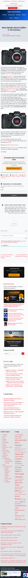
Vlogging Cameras (18, 517)
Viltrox (6, 480)
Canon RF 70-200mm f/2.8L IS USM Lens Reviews (7, 256)
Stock (16, 514)
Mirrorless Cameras (19, 487)
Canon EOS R (17, 452)
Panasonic (5, 455)
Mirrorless (8, 91)
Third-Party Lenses (7, 466)
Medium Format (18, 480)
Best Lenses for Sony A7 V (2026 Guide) (11, 551)
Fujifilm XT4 (10, 76)
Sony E (22, 502)
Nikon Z (18, 491)
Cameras (5, 434)
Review (17, 496)
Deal (22, 465)
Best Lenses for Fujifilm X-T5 (8, 558)
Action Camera (18, 438)
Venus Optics (8, 478)
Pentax (4, 456)
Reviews (18, 14)
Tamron (7, 475)
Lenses (4, 445)
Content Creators (18, 465)
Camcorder (23, 448)
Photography (6, 458)
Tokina (6, 477)
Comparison (18, 463)
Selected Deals (9, 284)
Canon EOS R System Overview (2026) (10, 531)
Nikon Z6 (23, 491)
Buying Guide (11, 14)
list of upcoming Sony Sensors (11, 88)
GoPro (4, 441)
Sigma (6, 474)
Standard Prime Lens (20, 507)
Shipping (24, 499)
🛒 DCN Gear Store (13, 8)
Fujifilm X (14, 176)
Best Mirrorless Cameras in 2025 (9, 540)
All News (4, 14)
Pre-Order (23, 494)
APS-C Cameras (18, 444)
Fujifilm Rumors (14, 3)
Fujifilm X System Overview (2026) (9, 537)
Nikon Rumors (21, 1)
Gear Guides (8, 459)
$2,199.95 (9, 142)
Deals (11, 18)
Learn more (22, 172)
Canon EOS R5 (23, 452)
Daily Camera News (14, 12)
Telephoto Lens (19, 516)
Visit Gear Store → (14, 275)
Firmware (16, 18)
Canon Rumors (6, 1)
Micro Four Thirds (11, 90)
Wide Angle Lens (20, 519)
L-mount (16, 479)
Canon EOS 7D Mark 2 (19, 450)
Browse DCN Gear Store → (14, 168)
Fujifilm (20, 5)
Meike (6, 469)
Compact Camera (18, 460)
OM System (6, 450)
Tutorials (7, 463)
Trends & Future (9, 461)
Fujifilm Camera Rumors (12, 145)
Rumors (24, 14)
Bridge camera (18, 447)
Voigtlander (7, 481)
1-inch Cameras (19, 434)
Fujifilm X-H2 (8, 73)
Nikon (16, 5)
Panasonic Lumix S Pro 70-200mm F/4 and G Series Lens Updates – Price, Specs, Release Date (13, 404)
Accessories (18, 436)
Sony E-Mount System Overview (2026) (11, 535)
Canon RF (19, 454)
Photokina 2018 (18, 494)
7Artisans (7, 467)
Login (25, 230)
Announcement (21, 440)
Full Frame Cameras (19, 475)
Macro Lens (21, 479)
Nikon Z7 (16, 492)
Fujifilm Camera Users (12, 147)
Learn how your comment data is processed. (13, 241)
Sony (12, 5)
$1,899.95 (5, 140)
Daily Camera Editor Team (20, 213)
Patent (20, 492)
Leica (4, 444)
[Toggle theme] (19, 8)
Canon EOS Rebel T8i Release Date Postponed (21, 255)
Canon (7, 5)
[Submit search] (23, 353)
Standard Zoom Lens (20, 511)
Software (17, 501)
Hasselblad (5, 442)
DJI (4, 437)
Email (2, 189)
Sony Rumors (14, 1)
